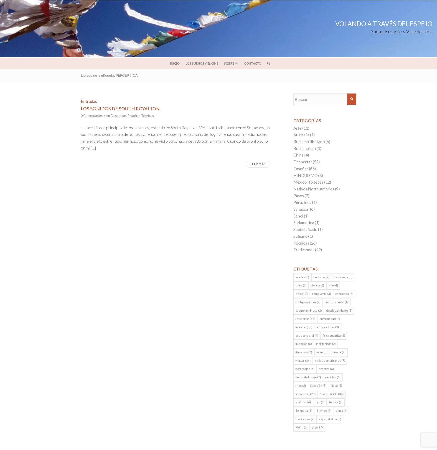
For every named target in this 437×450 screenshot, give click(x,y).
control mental (336, 302)
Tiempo (324, 410)
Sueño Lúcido (305, 229)
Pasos (298, 195)
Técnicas (147, 116)
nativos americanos (330, 360)
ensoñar (303, 327)
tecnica (336, 402)
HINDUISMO (305, 175)
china (301, 285)
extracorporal (306, 335)
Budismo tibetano (309, 141)
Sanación (301, 209)
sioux (336, 385)
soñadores (305, 394)
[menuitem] (175, 63)
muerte (339, 352)
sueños (303, 402)
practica (326, 369)
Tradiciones (303, 249)
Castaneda (343, 277)
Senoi (298, 215)
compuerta (321, 294)
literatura (303, 352)
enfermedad (330, 319)
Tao (320, 402)
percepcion (305, 369)
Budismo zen (304, 148)
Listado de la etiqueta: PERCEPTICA (109, 75)
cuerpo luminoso (308, 310)
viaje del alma (330, 419)
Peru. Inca (302, 202)
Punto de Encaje (308, 377)
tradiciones (305, 419)
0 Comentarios (92, 116)
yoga (317, 427)
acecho (302, 277)
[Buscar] (267, 63)
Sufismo (300, 236)
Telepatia (303, 410)
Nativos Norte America (313, 188)
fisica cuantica (334, 335)
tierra (341, 410)
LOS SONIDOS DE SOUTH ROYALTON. (121, 108)
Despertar (118, 116)
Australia (301, 134)
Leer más (258, 164)
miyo (321, 352)
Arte (297, 128)
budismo (321, 277)
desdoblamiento (339, 310)
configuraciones (307, 302)
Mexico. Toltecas (308, 182)
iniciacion (303, 344)
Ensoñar (133, 116)
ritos (300, 385)
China (298, 154)
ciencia (317, 285)
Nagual (303, 360)
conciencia (344, 294)
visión (301, 427)
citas (301, 294)
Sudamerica (303, 222)
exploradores (328, 327)
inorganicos (326, 344)
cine (333, 285)
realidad (332, 377)
